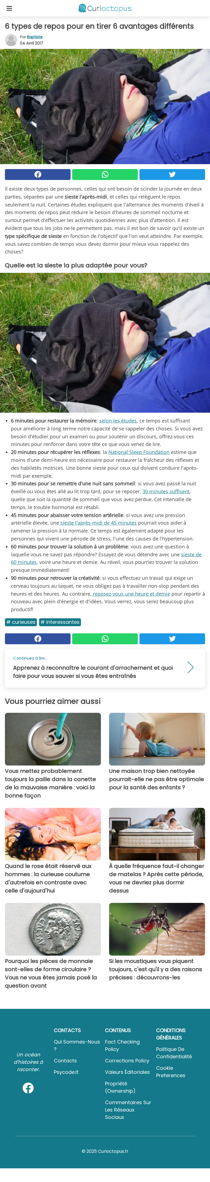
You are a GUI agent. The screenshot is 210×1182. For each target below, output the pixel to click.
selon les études (118, 420)
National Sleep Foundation (139, 452)
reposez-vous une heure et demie (131, 593)
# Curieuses (21, 622)
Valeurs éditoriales (127, 1072)
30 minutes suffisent (165, 491)
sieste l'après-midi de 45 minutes (98, 522)
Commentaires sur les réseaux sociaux (128, 1110)
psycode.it (66, 1072)
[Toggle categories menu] (9, 8)
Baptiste (35, 37)
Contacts (65, 1060)
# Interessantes (60, 622)
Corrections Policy (127, 1060)
